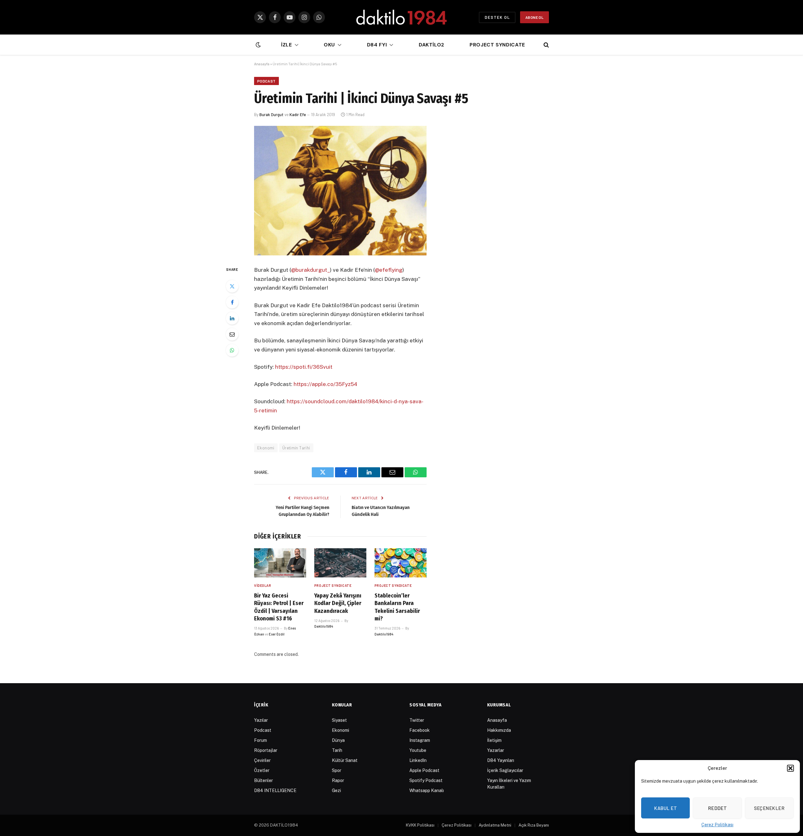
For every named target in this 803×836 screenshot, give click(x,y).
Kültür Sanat (345, 760)
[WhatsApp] (232, 350)
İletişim (494, 740)
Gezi (336, 790)
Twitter (416, 720)
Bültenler (263, 780)
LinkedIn (418, 760)
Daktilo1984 (323, 626)
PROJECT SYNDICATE (332, 585)
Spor (336, 770)
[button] (790, 768)
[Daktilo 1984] (401, 17)
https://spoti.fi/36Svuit (303, 367)
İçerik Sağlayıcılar (505, 770)
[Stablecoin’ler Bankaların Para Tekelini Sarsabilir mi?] (401, 562)
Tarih (337, 750)
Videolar (262, 585)
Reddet (717, 808)
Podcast (266, 81)
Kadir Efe (298, 114)
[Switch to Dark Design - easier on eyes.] (257, 45)
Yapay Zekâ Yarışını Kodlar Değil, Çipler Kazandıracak (337, 603)
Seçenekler (769, 808)
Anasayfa (261, 64)
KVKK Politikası (420, 825)
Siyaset (339, 720)
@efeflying (388, 270)
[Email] (232, 334)
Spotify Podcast (426, 780)
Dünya (338, 740)
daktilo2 (431, 44)
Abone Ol (534, 17)
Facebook (419, 730)
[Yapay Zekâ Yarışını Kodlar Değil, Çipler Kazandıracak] (340, 562)
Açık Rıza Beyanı (533, 825)
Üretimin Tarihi (296, 447)
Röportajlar (265, 750)
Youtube (417, 750)
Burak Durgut (271, 114)
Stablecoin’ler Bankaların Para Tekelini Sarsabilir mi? (397, 607)
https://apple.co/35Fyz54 (325, 384)
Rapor (338, 780)
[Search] (545, 45)
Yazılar (261, 720)
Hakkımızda (499, 730)
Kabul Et (665, 808)
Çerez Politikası (717, 824)
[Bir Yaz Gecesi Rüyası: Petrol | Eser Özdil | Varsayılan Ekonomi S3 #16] (280, 562)
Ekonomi (265, 447)
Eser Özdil (277, 634)
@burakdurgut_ (310, 270)
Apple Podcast (424, 770)
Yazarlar (495, 750)
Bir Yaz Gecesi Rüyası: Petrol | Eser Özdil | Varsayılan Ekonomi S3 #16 (279, 607)
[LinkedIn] (232, 318)
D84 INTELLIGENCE (275, 790)
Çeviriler (262, 760)
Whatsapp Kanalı (426, 790)
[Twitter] (232, 286)
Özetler (261, 770)
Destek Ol (497, 17)
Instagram (419, 740)
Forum (260, 740)
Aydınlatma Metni (495, 825)
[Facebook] (232, 302)
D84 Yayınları (500, 760)
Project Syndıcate (497, 44)
